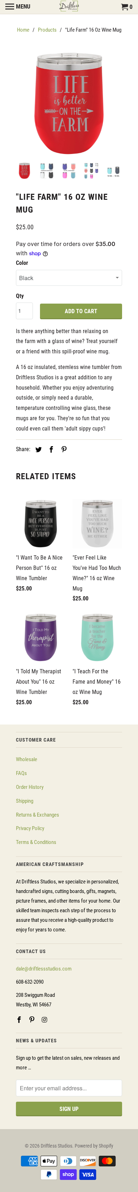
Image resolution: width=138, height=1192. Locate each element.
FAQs (21, 773)
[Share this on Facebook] (50, 449)
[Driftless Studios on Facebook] (20, 1019)
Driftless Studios (56, 1146)
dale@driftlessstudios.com (43, 969)
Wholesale (26, 759)
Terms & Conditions (36, 842)
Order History (30, 787)
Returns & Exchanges (37, 815)
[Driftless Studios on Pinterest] (32, 1019)
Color (22, 263)
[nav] (17, 7)
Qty (20, 296)
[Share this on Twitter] (37, 449)
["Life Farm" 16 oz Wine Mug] (69, 103)
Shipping (24, 801)
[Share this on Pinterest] (63, 449)
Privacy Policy (30, 828)
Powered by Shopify (94, 1146)
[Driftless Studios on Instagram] (45, 1019)
